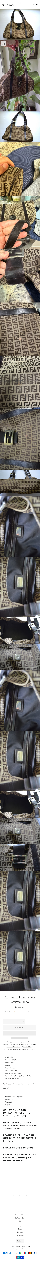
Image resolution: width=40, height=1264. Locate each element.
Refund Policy (20, 1218)
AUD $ (19, 1241)
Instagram (20, 1235)
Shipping (17, 1012)
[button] (19, 1033)
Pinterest (20, 1232)
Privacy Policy (20, 1215)
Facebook (20, 1226)
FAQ (20, 1221)
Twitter (20, 1229)
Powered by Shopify (20, 1249)
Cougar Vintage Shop (23, 1246)
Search (20, 1212)
